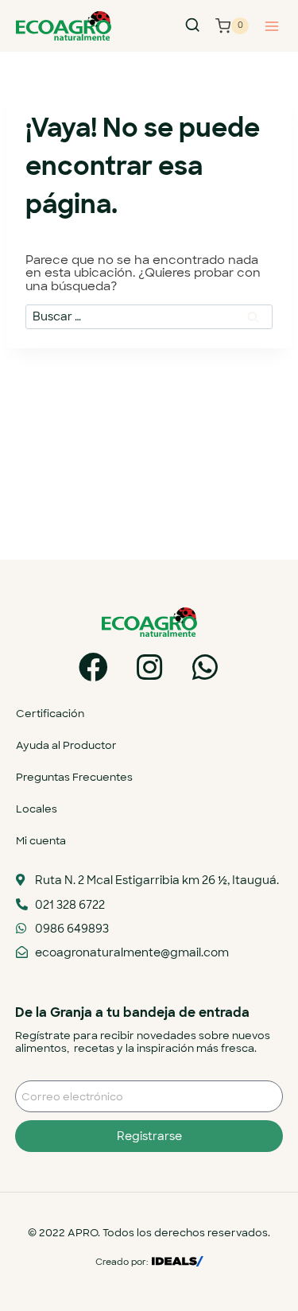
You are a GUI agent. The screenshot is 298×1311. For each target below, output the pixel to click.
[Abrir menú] (271, 26)
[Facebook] (93, 667)
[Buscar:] (149, 316)
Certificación (50, 713)
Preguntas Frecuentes (74, 777)
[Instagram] (149, 667)
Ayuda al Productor (66, 745)
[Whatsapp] (204, 667)
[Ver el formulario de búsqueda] (192, 25)
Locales (36, 809)
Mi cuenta (41, 840)
